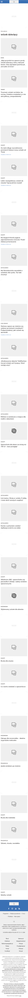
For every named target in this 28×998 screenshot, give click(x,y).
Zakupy (3, 145)
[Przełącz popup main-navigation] (1, 1)
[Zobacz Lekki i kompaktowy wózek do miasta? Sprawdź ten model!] (14, 167)
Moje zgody (17, 916)
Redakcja (10, 916)
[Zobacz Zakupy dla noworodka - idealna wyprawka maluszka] (14, 725)
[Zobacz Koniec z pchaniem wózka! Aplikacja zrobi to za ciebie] (14, 512)
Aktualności (4, 267)
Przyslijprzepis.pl (21, 946)
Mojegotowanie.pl (20, 941)
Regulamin (5, 913)
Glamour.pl (20, 938)
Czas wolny (4, 323)
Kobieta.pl (7, 941)
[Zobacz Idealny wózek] (14, 881)
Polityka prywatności (15, 913)
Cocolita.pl (7, 951)
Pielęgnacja (4, 763)
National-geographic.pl (7, 943)
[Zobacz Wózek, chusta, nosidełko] (14, 830)
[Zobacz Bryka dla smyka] (14, 647)
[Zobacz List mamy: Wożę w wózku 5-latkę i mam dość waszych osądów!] (14, 485)
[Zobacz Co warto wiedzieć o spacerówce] (14, 673)
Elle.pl (7, 938)
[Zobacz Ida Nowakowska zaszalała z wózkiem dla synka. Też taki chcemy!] (14, 257)
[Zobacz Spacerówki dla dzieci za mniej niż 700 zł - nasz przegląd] (14, 431)
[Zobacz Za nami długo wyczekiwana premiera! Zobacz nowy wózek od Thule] (14, 134)
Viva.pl (7, 948)
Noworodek (4, 606)
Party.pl (21, 943)
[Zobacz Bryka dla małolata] (14, 804)
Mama (2, 57)
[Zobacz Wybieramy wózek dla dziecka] (14, 596)
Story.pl (21, 951)
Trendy (3, 89)
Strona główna (4, 31)
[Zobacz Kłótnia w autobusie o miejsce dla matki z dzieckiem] (14, 403)
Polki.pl (7, 946)
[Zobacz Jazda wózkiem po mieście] (14, 752)
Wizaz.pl (21, 948)
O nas (23, 913)
